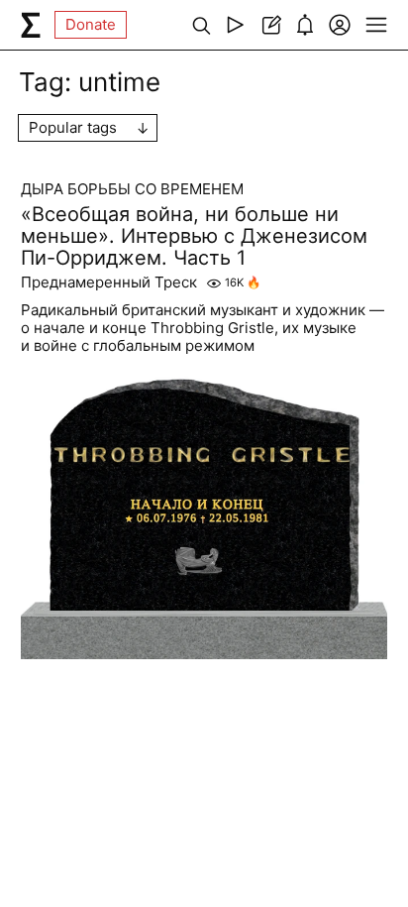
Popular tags (73, 127)
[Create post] (270, 25)
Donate (90, 24)
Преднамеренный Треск (109, 282)
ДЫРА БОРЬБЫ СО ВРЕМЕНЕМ (132, 189)
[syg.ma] (31, 25)
